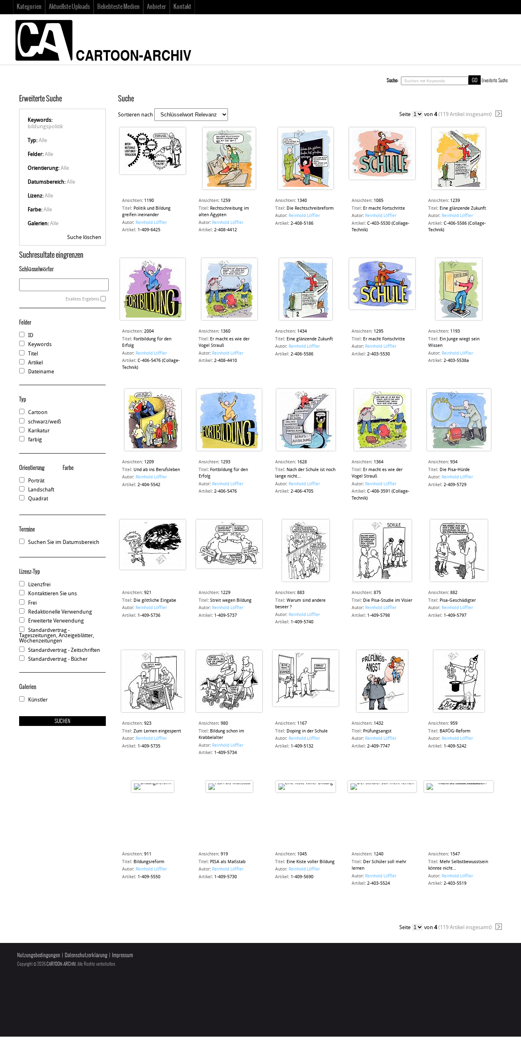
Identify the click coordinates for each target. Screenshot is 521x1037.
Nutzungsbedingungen (38, 955)
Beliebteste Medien (118, 7)
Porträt (36, 481)
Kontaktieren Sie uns (52, 593)
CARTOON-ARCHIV (61, 964)
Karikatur (39, 431)
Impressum (122, 955)
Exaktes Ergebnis (82, 299)
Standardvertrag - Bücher (58, 659)
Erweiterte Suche (495, 80)
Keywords (40, 344)
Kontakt (182, 7)
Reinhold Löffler (151, 223)
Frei (32, 603)
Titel (33, 354)
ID (30, 335)
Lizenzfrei (39, 585)
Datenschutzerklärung (86, 955)
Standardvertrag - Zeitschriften (64, 650)
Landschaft (41, 490)
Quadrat (38, 499)
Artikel (35, 363)
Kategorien (29, 7)
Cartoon (38, 412)
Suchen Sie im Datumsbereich (63, 542)
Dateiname (41, 372)
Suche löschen (84, 237)
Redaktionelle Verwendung (60, 612)
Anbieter (156, 7)
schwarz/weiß (44, 422)
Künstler (38, 700)
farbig (35, 440)
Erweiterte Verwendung (56, 621)
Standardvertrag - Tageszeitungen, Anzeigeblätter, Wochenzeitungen (56, 636)
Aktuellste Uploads (69, 7)
